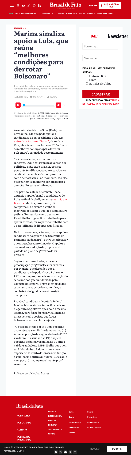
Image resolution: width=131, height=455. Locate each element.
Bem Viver (90, 13)
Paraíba (72, 432)
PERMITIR (117, 449)
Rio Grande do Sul (94, 427)
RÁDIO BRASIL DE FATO (29, 13)
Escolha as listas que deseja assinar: (98, 70)
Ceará (71, 417)
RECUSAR (95, 449)
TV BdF (17, 13)
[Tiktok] (28, 5)
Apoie (11, 13)
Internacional (71, 13)
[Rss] (39, 5)
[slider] (38, 105)
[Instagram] (17, 5)
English (93, 5)
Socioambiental (55, 429)
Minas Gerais (74, 427)
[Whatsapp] (34, 5)
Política (61, 13)
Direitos (81, 13)
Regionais (46, 13)
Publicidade (24, 422)
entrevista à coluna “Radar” (31, 141)
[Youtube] (23, 5)
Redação (53, 96)
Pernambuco (92, 417)
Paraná (90, 412)
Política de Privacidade (24, 438)
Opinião (99, 13)
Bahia (71, 412)
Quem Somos (107, 13)
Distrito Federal (75, 422)
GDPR (20, 451)
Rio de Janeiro (93, 422)
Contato (22, 429)
